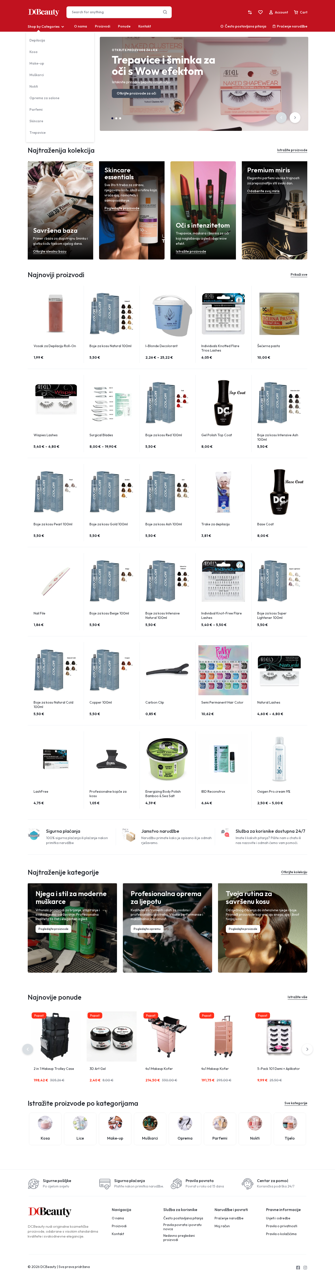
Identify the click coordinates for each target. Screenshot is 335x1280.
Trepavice (37, 132)
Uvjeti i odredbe (278, 1218)
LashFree (41, 791)
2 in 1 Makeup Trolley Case (54, 1068)
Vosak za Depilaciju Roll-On (55, 346)
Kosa (33, 52)
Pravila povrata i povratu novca (182, 1227)
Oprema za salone (44, 98)
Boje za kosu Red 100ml (163, 435)
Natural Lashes (268, 702)
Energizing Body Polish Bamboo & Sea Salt (163, 793)
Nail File (39, 613)
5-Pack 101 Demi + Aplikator (278, 1068)
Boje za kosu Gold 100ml (109, 524)
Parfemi (35, 109)
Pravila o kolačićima (281, 1234)
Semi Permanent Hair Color (222, 702)
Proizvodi (102, 26)
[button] (281, 117)
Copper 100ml (101, 702)
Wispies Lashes (46, 435)
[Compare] (249, 12)
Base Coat (265, 524)
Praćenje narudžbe (292, 26)
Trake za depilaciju (215, 524)
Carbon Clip (154, 702)
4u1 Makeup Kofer (159, 1068)
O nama (80, 26)
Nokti (33, 86)
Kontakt (144, 26)
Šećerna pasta (268, 346)
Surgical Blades (101, 435)
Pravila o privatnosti (281, 1226)
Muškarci (36, 75)
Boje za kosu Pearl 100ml (53, 524)
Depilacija (37, 40)
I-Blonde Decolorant (161, 346)
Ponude (124, 26)
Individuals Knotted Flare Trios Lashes (220, 348)
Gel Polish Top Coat (216, 435)
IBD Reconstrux (213, 791)
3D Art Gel (98, 1068)
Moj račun (222, 1226)
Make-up (36, 63)
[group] (56, 314)
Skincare (36, 121)
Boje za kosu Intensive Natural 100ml (162, 615)
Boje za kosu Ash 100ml (163, 524)
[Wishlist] (260, 12)
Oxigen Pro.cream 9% (273, 791)
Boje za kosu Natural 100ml (110, 346)
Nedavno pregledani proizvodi (179, 1238)
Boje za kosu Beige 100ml (109, 613)
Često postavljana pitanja (245, 26)
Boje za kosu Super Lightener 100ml (272, 615)
